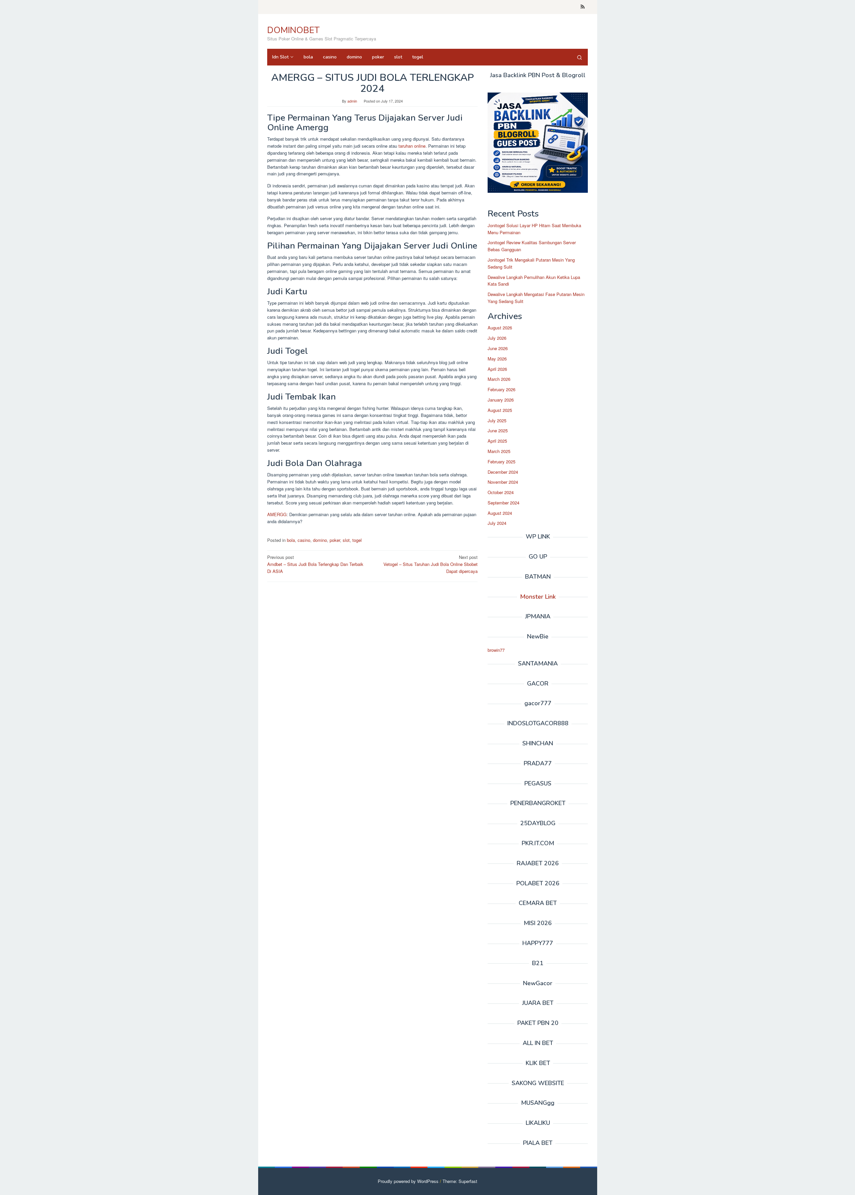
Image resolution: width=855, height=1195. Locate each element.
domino (320, 540)
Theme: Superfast (460, 1181)
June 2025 (498, 430)
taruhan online (411, 146)
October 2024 (501, 492)
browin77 (496, 650)
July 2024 (497, 523)
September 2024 (503, 502)
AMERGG (277, 514)
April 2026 (497, 369)
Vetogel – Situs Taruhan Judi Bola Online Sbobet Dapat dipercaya (430, 564)
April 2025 (497, 441)
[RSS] (582, 7)
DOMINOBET (293, 30)
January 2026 (501, 400)
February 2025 (501, 461)
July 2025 (497, 420)
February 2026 (501, 389)
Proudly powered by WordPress (408, 1181)
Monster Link (538, 597)
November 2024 (503, 482)
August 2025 (500, 410)
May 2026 (497, 358)
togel (357, 540)
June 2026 (498, 348)
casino (304, 540)
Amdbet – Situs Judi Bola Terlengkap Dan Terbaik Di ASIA (315, 564)
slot (346, 540)
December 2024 (503, 472)
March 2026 (499, 379)
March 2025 (499, 451)
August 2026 (500, 327)
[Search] (579, 57)
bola (291, 540)
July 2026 (497, 338)
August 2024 (500, 513)
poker (335, 540)
